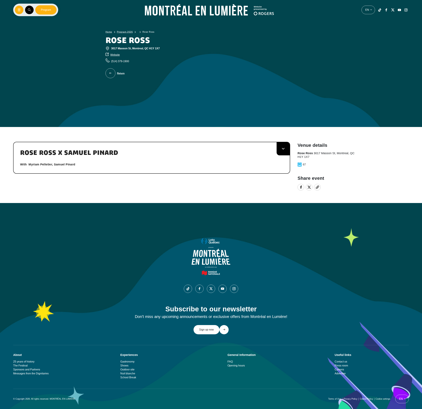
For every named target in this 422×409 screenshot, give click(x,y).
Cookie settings (383, 399)
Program (46, 9)
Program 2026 (125, 32)
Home (109, 32)
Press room (341, 365)
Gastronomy (127, 361)
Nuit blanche (127, 373)
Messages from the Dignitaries (31, 373)
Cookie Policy (366, 399)
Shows (124, 365)
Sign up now (206, 329)
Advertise (340, 373)
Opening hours (236, 365)
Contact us (341, 361)
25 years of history (23, 361)
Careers (339, 369)
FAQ (230, 361)
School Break (128, 377)
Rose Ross (148, 32)
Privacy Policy (350, 399)
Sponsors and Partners (26, 369)
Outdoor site (127, 369)
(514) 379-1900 (120, 61)
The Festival (20, 365)
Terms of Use (334, 399)
